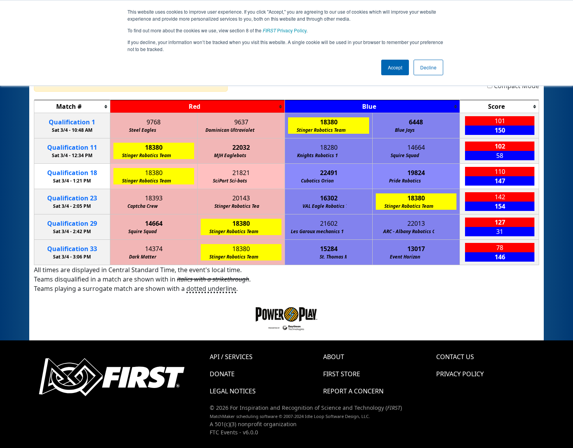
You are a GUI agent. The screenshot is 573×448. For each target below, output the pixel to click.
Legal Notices (233, 391)
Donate (222, 374)
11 (72, 147)
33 (72, 248)
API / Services (231, 356)
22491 (329, 172)
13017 (416, 248)
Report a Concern (353, 391)
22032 (241, 147)
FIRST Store (341, 374)
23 (72, 198)
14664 (416, 147)
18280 (329, 147)
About (333, 356)
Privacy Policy (284, 30)
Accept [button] (395, 67)
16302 (329, 198)
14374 (154, 248)
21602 (329, 223)
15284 (329, 248)
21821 (241, 172)
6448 (416, 122)
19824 (416, 172)
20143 (241, 198)
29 (72, 223)
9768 (154, 122)
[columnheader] (72, 106)
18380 (329, 122)
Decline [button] (428, 67)
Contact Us (455, 356)
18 (72, 172)
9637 (241, 122)
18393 (154, 198)
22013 (416, 223)
